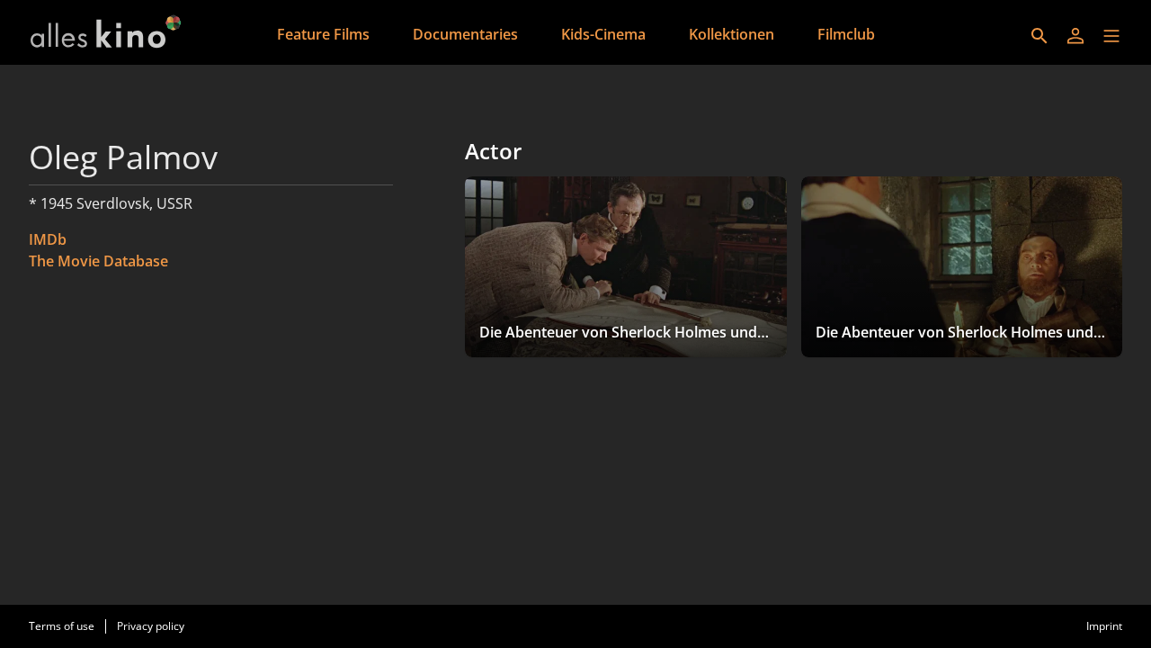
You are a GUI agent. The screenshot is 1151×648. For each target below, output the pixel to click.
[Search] (1039, 36)
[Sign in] (1075, 36)
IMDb (48, 239)
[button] (1111, 36)
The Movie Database (98, 261)
